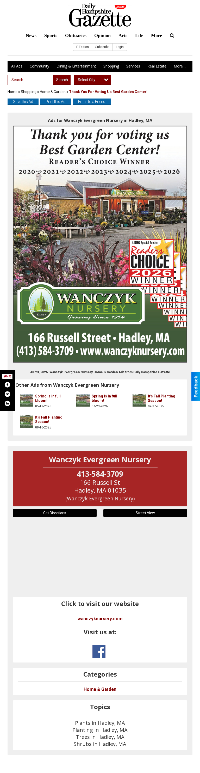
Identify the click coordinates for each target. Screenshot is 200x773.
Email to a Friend (91, 102)
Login (120, 47)
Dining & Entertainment (76, 66)
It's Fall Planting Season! (161, 398)
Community (39, 66)
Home (12, 92)
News (31, 35)
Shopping (111, 66)
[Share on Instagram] (7, 403)
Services (133, 66)
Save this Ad (23, 102)
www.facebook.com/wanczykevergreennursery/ (98, 651)
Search (62, 80)
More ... (180, 66)
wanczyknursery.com (100, 618)
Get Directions (54, 513)
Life (139, 35)
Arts (122, 35)
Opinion (102, 35)
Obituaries (75, 35)
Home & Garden (53, 92)
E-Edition (82, 47)
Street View (145, 513)
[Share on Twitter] (7, 394)
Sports (50, 35)
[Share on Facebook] (7, 384)
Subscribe (102, 47)
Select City (86, 80)
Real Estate (156, 66)
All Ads (16, 66)
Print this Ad (55, 102)
